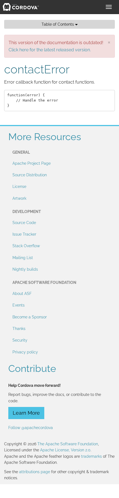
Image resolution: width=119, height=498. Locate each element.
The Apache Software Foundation (67, 444)
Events (18, 305)
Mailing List (22, 257)
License (19, 186)
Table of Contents (58, 24)
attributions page (34, 472)
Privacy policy (25, 352)
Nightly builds (25, 269)
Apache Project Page (31, 163)
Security (19, 340)
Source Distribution (29, 175)
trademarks (91, 456)
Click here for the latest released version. (50, 49)
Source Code (24, 222)
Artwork (19, 198)
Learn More (26, 413)
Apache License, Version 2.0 (65, 450)
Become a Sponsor (29, 317)
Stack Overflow (26, 246)
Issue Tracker (24, 234)
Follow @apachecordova (30, 427)
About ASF (22, 293)
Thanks (18, 328)
